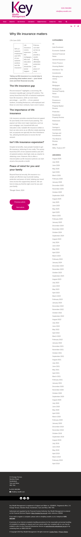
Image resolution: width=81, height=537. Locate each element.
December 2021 (58, 346)
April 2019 (56, 453)
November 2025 (58, 189)
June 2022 (56, 326)
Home (4, 21)
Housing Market (57, 66)
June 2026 (56, 165)
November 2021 (58, 349)
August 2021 (56, 360)
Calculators (31, 21)
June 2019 (56, 447)
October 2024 (57, 232)
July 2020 (55, 403)
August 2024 (56, 239)
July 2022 (55, 323)
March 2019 (56, 457)
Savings (55, 124)
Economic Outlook (58, 50)
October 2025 (57, 192)
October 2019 (57, 433)
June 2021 (56, 366)
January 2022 (57, 343)
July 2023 (55, 282)
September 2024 (58, 236)
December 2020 (58, 386)
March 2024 (56, 256)
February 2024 (57, 259)
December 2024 (58, 226)
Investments (56, 73)
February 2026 (57, 179)
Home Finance (57, 63)
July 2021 (55, 363)
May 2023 (55, 289)
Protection (55, 112)
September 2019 (58, 437)
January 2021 (57, 383)
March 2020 (56, 416)
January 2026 (57, 182)
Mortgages (56, 85)
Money (54, 82)
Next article (20, 207)
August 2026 (56, 159)
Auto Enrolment (57, 47)
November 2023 (58, 269)
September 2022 (58, 316)
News (60, 21)
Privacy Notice (63, 532)
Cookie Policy (53, 532)
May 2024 (55, 249)
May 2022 (55, 329)
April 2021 (56, 373)
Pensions (55, 97)
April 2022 (56, 333)
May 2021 (55, 370)
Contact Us (52, 21)
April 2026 (56, 172)
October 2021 (57, 353)
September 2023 (58, 276)
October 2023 (57, 272)
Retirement (56, 121)
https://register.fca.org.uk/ (39, 513)
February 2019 (57, 460)
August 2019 (56, 440)
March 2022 (56, 336)
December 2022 (58, 306)
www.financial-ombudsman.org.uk (56, 526)
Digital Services (41, 21)
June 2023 (56, 286)
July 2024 (55, 242)
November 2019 (58, 430)
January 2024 (57, 262)
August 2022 (56, 319)
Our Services (21, 21)
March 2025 (56, 215)
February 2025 (57, 219)
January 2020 (57, 423)
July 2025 (55, 202)
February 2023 (57, 299)
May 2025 (55, 209)
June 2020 (56, 406)
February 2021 (57, 380)
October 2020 (57, 393)
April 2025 (56, 212)
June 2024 (56, 246)
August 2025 (56, 199)
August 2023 (56, 279)
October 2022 (57, 313)
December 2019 (58, 427)
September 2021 (58, 356)
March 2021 (56, 376)
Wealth (54, 144)
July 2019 (55, 443)
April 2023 (56, 293)
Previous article (19, 202)
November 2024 (58, 229)
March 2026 (56, 175)
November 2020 (58, 390)
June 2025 (56, 205)
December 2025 (58, 185)
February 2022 (57, 339)
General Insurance (58, 59)
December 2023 (58, 266)
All (53, 44)
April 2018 (56, 463)
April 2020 (56, 413)
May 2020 (55, 410)
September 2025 (58, 195)
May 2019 (55, 450)
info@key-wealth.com (18, 492)
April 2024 (56, 252)
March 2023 (56, 296)
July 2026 (55, 162)
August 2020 (56, 400)
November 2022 (58, 309)
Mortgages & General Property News (58, 91)
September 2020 (58, 396)
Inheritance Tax (57, 70)
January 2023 (57, 303)
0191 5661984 (15, 489)
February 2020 (57, 420)
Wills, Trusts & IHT (58, 148)
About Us (12, 21)
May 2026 (55, 169)
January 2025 (57, 222)
